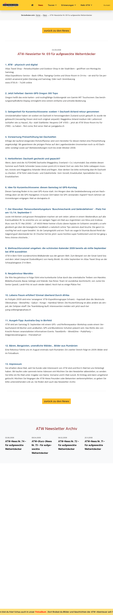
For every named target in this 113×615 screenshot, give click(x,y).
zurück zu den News (56, 30)
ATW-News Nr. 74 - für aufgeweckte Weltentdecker (15, 445)
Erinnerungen (68, 5)
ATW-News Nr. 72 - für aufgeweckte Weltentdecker (68, 445)
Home (38, 15)
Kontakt (107, 5)
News (40, 5)
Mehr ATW (86, 5)
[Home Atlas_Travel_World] (10, 5)
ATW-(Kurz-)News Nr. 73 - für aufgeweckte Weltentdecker (42, 447)
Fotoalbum (36, 611)
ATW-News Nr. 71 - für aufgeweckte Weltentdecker (95, 445)
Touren (51, 5)
